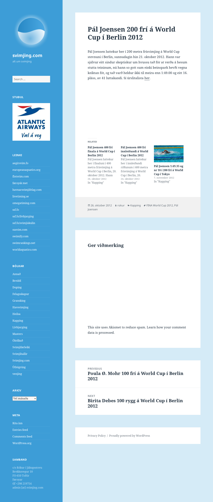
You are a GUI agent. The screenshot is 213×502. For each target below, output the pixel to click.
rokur (121, 205)
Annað (16, 274)
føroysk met (20, 183)
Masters (17, 334)
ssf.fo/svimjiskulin (23, 223)
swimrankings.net (23, 243)
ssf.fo (15, 210)
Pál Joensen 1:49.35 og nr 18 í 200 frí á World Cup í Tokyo (168, 170)
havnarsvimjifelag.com (27, 190)
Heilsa (16, 314)
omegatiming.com (23, 203)
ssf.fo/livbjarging (23, 216)
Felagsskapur (20, 294)
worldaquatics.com (24, 249)
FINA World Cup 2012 (159, 205)
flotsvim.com (20, 176)
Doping (17, 287)
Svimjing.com (21, 360)
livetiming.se (20, 196)
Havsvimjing (20, 307)
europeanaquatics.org (26, 170)
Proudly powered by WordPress (129, 435)
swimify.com (20, 236)
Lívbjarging (19, 327)
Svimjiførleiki (21, 347)
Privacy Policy (97, 435)
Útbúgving (19, 367)
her (147, 78)
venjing (17, 374)
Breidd (16, 281)
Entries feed (20, 430)
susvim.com (19, 229)
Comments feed (22, 436)
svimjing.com (27, 55)
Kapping (17, 320)
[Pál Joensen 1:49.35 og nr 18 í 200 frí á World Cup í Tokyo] (169, 153)
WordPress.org (21, 443)
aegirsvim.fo (20, 163)
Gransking (18, 300)
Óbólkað (17, 340)
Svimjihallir (19, 354)
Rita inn (17, 423)
